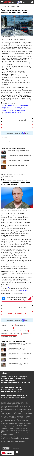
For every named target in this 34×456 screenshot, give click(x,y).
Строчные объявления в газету (11, 387)
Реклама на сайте (7, 378)
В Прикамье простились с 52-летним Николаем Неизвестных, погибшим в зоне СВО (19, 344)
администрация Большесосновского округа (14, 210)
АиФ (14, 36)
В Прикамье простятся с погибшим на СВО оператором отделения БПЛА (18, 364)
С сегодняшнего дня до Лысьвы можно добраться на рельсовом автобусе (16, 109)
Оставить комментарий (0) (17, 126)
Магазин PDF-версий (8, 380)
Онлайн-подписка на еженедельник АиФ (15, 382)
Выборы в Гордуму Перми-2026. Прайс (14, 395)
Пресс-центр (23, 376)
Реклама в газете (20, 378)
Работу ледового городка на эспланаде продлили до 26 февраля (17, 166)
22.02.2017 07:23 (5, 6)
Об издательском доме (9, 376)
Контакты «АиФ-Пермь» (9, 385)
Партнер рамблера (15, 448)
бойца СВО (24, 290)
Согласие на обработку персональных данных (14, 428)
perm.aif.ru (12, 287)
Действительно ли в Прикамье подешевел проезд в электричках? (18, 151)
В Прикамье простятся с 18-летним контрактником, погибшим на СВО (16, 349)
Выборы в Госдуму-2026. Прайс (11, 389)
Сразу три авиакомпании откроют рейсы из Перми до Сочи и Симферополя (16, 106)
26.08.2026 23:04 (5, 174)
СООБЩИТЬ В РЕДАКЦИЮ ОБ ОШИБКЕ (13, 397)
